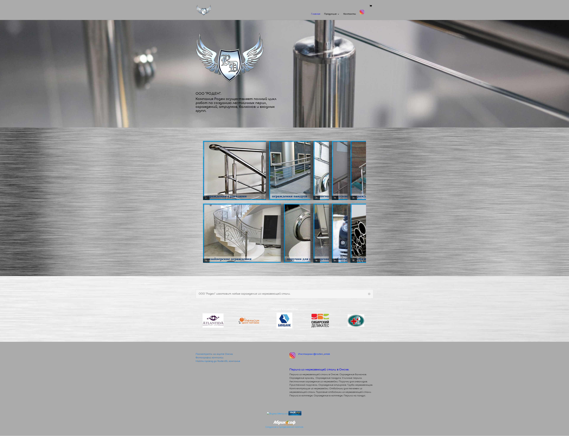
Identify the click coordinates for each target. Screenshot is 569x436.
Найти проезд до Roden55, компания (218, 361)
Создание (270, 427)
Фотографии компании (209, 357)
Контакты (349, 14)
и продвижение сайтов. (290, 427)
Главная (315, 14)
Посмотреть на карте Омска (214, 354)
